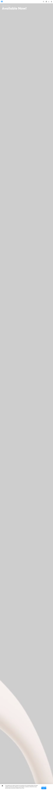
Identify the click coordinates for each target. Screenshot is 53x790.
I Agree (43, 788)
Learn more (43, 786)
